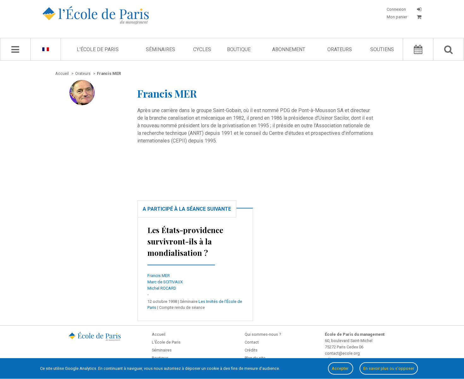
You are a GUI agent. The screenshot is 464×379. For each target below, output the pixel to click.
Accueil (158, 334)
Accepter (340, 368)
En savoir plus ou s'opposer (388, 368)
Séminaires (160, 49)
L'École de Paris (98, 49)
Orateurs (339, 49)
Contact (252, 342)
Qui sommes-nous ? (263, 334)
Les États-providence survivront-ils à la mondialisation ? (185, 241)
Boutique (239, 49)
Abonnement (288, 49)
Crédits (251, 350)
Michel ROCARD (161, 288)
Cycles (202, 49)
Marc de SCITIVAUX (165, 282)
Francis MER (158, 275)
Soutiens (382, 49)
